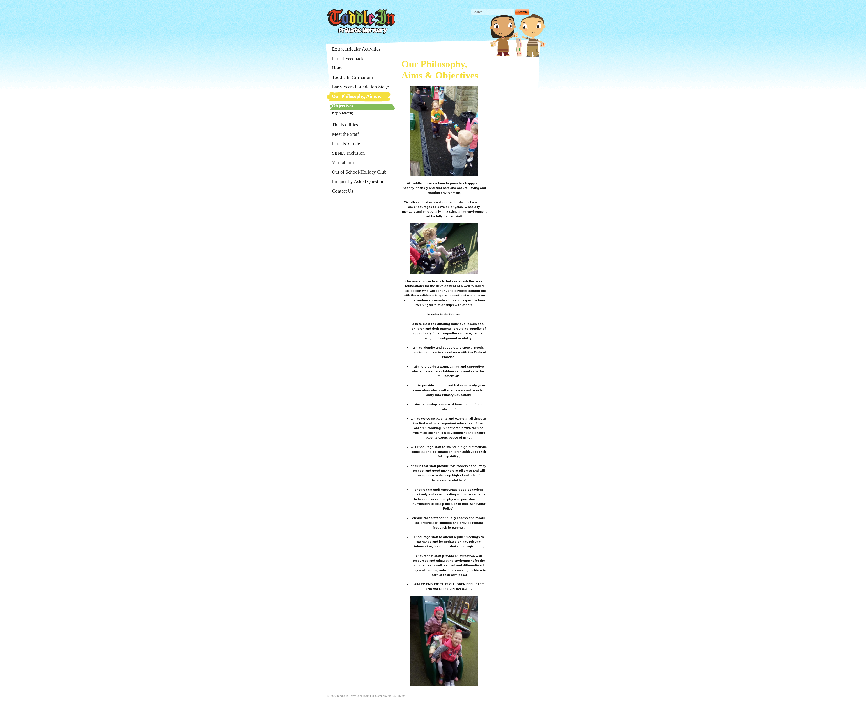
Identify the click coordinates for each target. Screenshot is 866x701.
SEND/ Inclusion (348, 153)
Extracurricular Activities (356, 49)
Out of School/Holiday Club (359, 172)
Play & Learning (342, 113)
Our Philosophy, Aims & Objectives (357, 101)
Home (337, 68)
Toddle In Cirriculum (352, 77)
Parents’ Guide (346, 143)
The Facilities (345, 124)
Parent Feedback (348, 58)
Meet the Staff (345, 134)
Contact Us (342, 191)
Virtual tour (343, 162)
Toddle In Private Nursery (361, 21)
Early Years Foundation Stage (360, 87)
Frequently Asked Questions (359, 181)
